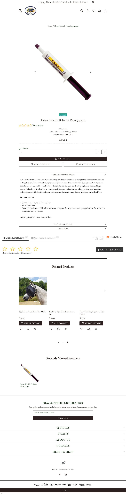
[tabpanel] (63, 304)
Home (50, 26)
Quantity (23, 148)
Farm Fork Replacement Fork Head (92, 313)
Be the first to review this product (16, 253)
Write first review (111, 249)
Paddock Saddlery (30, 10)
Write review (37, 125)
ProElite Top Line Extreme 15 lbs (62, 313)
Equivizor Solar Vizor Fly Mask (32, 311)
